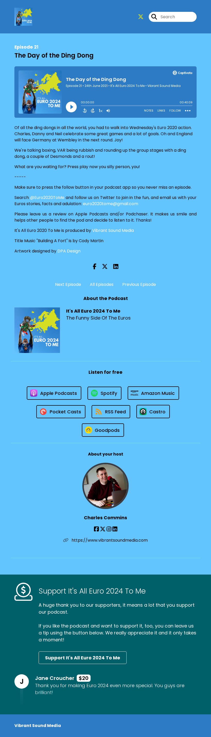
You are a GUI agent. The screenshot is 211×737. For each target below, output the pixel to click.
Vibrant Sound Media (113, 230)
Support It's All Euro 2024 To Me (82, 657)
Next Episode (68, 284)
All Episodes (101, 284)
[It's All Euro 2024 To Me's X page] (141, 17)
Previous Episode (139, 284)
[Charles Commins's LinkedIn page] (114, 529)
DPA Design (69, 251)
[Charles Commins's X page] (103, 529)
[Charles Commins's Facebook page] (96, 529)
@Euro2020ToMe (47, 198)
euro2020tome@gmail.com (110, 204)
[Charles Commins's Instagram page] (109, 529)
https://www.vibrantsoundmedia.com (109, 540)
